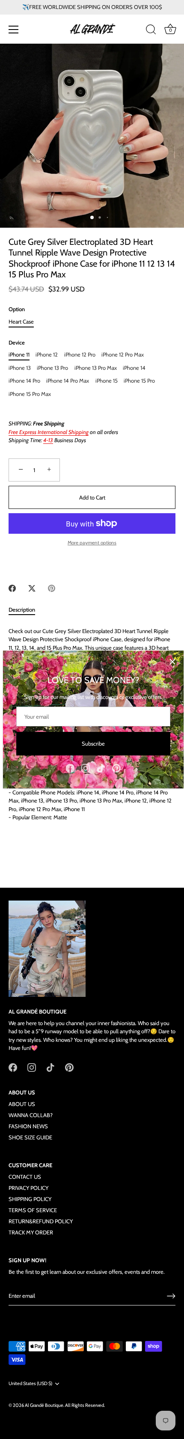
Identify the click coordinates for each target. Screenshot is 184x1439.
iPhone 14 (134, 368)
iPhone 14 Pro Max (67, 381)
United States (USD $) (30, 1383)
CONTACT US (25, 1176)
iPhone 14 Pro (24, 381)
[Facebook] (70, 767)
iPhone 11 (19, 354)
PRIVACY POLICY (28, 1187)
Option (17, 309)
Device (17, 342)
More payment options (92, 543)
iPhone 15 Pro (139, 381)
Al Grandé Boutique (44, 1405)
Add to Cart (92, 497)
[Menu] (13, 29)
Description (22, 609)
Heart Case (21, 321)
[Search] (151, 30)
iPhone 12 (47, 354)
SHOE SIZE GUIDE (30, 1137)
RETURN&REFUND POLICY (41, 1221)
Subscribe (93, 743)
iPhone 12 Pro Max (122, 354)
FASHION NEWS (28, 1126)
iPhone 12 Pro (79, 354)
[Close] (172, 661)
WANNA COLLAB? (31, 1115)
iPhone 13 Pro (52, 368)
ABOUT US (22, 1103)
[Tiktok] (101, 767)
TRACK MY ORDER (31, 1232)
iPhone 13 (20, 368)
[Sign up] (171, 1296)
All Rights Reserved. (85, 1405)
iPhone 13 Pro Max (95, 368)
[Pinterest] (116, 767)
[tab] (26, 610)
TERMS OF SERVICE (33, 1210)
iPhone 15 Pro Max (30, 394)
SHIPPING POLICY (30, 1198)
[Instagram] (85, 767)
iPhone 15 (106, 381)
